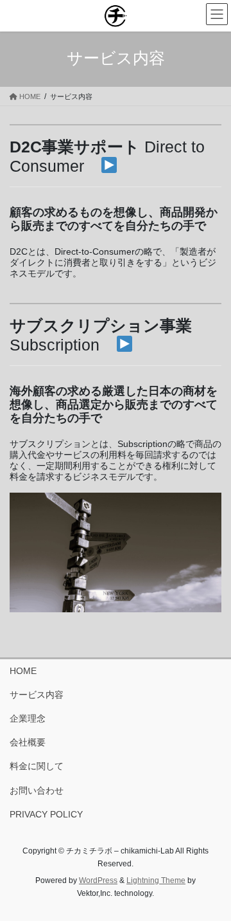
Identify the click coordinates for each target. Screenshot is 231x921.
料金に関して (37, 766)
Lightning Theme (155, 880)
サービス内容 (37, 694)
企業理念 (28, 718)
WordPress (98, 880)
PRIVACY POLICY (46, 814)
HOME (23, 671)
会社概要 (28, 742)
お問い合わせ (37, 790)
